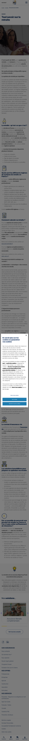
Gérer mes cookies (14, 395)
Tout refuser (14, 399)
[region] (14, 371)
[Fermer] (26, 335)
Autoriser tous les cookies (14, 403)
